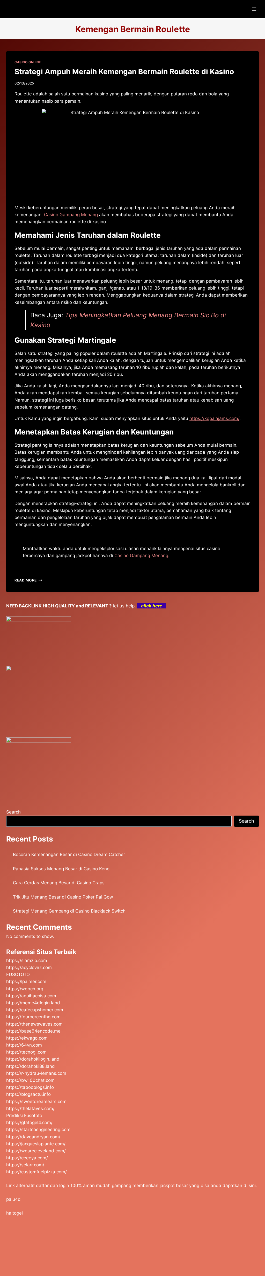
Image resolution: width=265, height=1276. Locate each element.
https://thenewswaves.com (34, 1024)
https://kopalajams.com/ (214, 418)
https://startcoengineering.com (38, 1129)
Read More (28, 580)
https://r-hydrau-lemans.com (36, 1073)
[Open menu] (254, 9)
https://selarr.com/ (25, 1164)
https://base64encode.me (33, 1031)
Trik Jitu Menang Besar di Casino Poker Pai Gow (63, 897)
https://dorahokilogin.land (33, 1059)
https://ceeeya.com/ (27, 1157)
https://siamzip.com (26, 960)
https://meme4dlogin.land (33, 1002)
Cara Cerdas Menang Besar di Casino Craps (59, 882)
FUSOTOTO (18, 974)
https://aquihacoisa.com (31, 995)
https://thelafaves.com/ (30, 1108)
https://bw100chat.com (30, 1080)
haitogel (14, 1213)
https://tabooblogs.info (30, 1087)
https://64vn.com (24, 1045)
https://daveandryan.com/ (33, 1136)
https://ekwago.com (27, 1038)
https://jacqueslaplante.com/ (35, 1143)
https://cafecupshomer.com (34, 1009)
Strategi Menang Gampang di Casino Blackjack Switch (69, 911)
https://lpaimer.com (26, 981)
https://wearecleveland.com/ (36, 1150)
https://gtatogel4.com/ (29, 1122)
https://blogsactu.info (28, 1094)
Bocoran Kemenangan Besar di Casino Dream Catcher (69, 854)
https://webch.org (24, 988)
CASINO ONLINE (27, 62)
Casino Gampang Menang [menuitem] (71, 214)
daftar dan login (52, 1185)
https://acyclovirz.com (29, 967)
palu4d (13, 1199)
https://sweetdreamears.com (36, 1101)
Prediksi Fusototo (24, 1115)
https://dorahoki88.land (30, 1066)
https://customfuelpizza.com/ (36, 1171)
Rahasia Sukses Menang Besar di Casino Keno (61, 868)
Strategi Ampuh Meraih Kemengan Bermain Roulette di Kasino (124, 71)
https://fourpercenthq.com (33, 1016)
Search (13, 812)
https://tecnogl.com (26, 1052)
